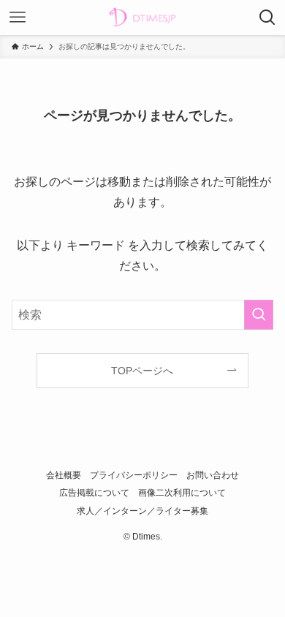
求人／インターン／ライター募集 (142, 510)
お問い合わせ (212, 475)
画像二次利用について (182, 492)
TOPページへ (142, 370)
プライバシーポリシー (134, 475)
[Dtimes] (142, 17)
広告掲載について (94, 492)
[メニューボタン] (17, 17)
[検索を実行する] (258, 315)
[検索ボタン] (267, 17)
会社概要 (63, 475)
